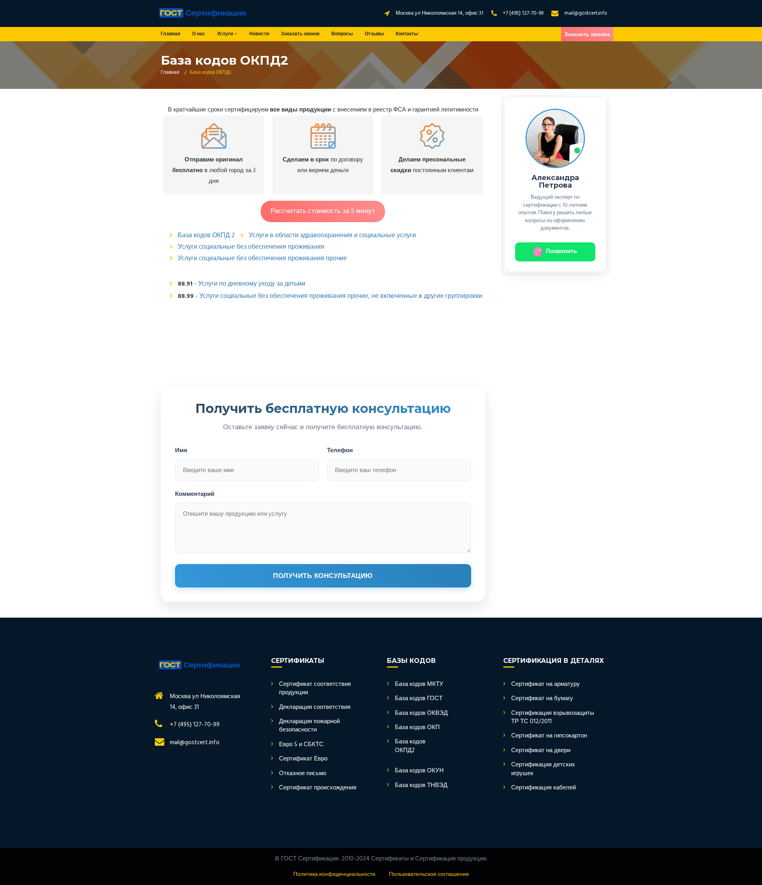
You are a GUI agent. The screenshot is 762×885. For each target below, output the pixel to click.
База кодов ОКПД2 (410, 746)
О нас (198, 34)
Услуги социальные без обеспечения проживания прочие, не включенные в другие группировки (340, 296)
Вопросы (342, 34)
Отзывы (374, 34)
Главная (170, 34)
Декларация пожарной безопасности (309, 726)
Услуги (225, 34)
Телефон (340, 450)
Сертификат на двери (540, 751)
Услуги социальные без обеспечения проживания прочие (262, 258)
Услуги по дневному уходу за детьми (251, 284)
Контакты (407, 34)
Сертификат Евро (303, 759)
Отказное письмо (302, 774)
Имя (181, 450)
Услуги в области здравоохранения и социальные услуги (332, 235)
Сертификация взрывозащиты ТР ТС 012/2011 (552, 717)
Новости (259, 34)
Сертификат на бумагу (542, 699)
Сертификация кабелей (543, 788)
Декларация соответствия (314, 707)
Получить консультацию (323, 576)
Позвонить (561, 251)
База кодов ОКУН (419, 771)
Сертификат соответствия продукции (315, 688)
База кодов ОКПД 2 (206, 235)
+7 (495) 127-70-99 (523, 13)
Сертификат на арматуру (545, 684)
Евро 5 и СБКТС (301, 745)
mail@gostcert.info (585, 13)
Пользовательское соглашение (429, 874)
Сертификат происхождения (317, 788)
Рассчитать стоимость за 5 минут (323, 211)
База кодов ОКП (417, 728)
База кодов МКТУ (419, 684)
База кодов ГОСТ (419, 699)
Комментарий (194, 493)
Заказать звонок (300, 34)
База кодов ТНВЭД (421, 785)
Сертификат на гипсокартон (549, 736)
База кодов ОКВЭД (421, 713)
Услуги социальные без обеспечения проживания (251, 247)
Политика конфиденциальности (334, 874)
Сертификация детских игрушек (543, 769)
